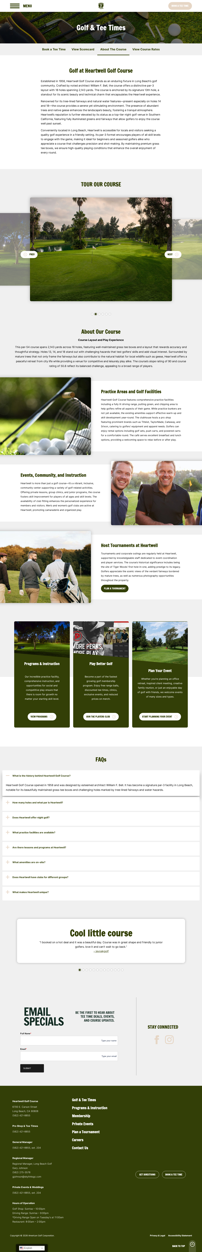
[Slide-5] (106, 314)
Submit (27, 1068)
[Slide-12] (119, 970)
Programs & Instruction (89, 1108)
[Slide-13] (122, 970)
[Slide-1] (92, 314)
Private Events (82, 1124)
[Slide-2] (95, 314)
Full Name (25, 1033)
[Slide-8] (104, 970)
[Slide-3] (99, 314)
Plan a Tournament (86, 1132)
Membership (81, 1116)
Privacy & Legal (157, 1235)
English (28, 1248)
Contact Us (80, 1148)
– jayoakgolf (101, 951)
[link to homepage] (101, 5)
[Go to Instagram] (169, 1039)
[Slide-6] (110, 314)
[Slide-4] (103, 314)
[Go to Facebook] (156, 1039)
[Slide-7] (101, 970)
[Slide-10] (111, 970)
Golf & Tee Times (84, 1100)
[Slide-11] (115, 970)
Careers (77, 1140)
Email (23, 1049)
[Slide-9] (108, 970)
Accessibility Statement (180, 1235)
